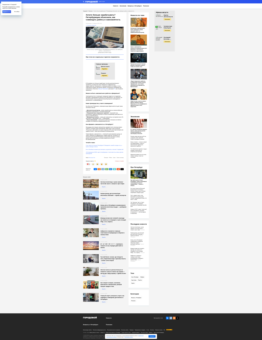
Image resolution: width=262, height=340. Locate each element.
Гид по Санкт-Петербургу (159, 332)
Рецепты (140, 280)
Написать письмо (158, 329)
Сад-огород (133, 280)
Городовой (85, 11)
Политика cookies (124, 329)
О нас (148, 329)
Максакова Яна (92, 157)
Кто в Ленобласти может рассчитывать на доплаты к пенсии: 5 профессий (104, 149)
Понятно (152, 336)
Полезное (146, 6)
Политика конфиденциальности (99, 329)
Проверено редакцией (91, 25)
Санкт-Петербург (135, 277)
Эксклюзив (123, 6)
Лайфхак (142, 277)
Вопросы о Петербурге (135, 6)
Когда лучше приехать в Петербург (113, 332)
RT (114, 88)
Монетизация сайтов (87, 329)
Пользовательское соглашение (113, 329)
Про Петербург (137, 167)
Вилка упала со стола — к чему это (97, 332)
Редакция (132, 329)
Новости (115, 6)
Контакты (152, 329)
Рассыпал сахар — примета (146, 332)
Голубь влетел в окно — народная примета (131, 332)
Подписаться (6, 11)
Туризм (132, 283)
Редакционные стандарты (140, 329)
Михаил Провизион (103, 88)
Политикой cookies (128, 337)
